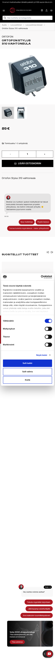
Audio (4, 25)
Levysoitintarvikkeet (34, 25)
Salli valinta (27, 371)
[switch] (48, 329)
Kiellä (27, 380)
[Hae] (4, 17)
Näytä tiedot (41, 355)
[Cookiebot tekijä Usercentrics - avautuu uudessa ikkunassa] (41, 277)
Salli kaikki (27, 363)
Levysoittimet (16, 25)
